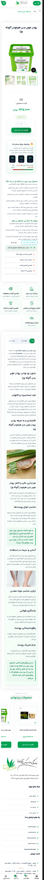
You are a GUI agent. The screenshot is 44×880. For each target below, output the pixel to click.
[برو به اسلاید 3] (18, 70)
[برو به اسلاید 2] (20, 70)
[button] (35, 57)
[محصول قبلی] (8, 19)
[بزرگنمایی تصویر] (33, 70)
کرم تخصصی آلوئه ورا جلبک (28, 730)
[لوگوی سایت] (21, 3)
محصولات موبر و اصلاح (24, 12)
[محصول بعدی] (3, 19)
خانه (35, 12)
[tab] (33, 341)
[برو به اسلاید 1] (23, 70)
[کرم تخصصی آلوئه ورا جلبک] (28, 715)
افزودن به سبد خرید (21, 130)
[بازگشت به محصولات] (5, 19)
